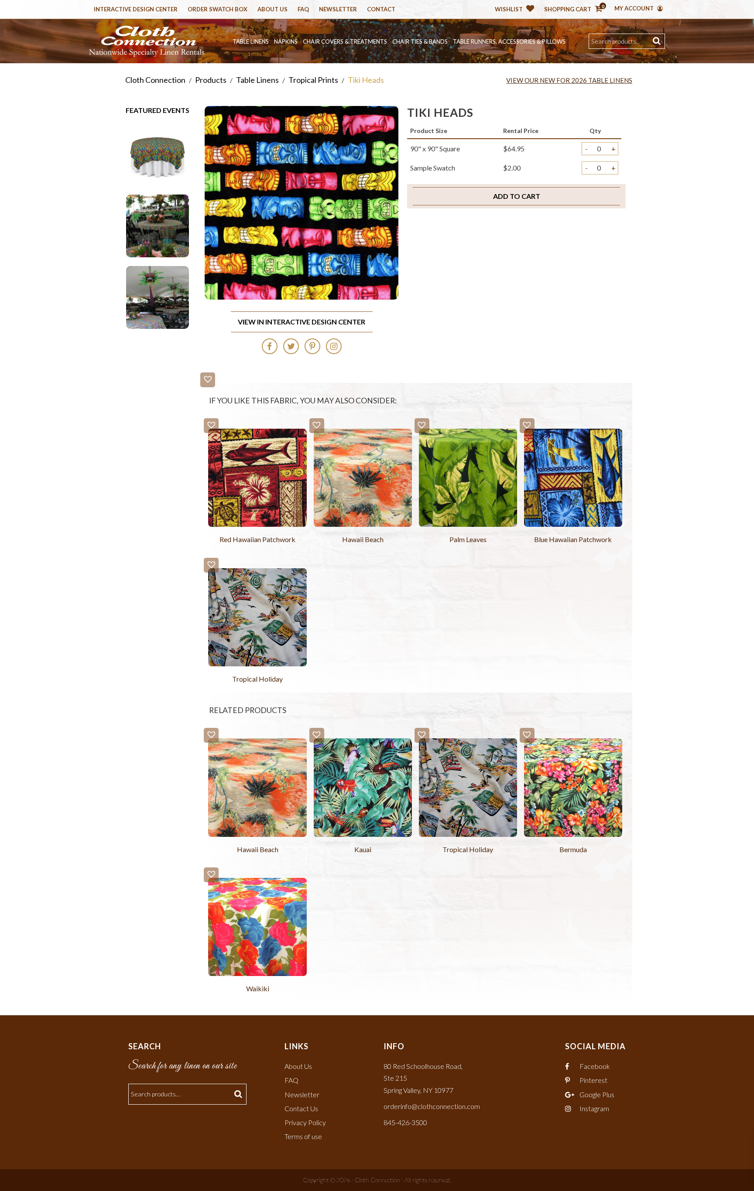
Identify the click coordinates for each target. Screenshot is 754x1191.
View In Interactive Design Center (301, 321)
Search (658, 41)
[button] (207, 379)
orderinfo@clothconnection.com (432, 1106)
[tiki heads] (157, 153)
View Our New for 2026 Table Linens (569, 80)
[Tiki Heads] (157, 225)
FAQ (291, 1080)
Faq (303, 10)
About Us (272, 10)
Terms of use (303, 1136)
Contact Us (301, 1108)
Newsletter (338, 10)
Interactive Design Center (136, 10)
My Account (634, 8)
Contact (381, 10)
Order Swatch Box (217, 10)
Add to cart (516, 196)
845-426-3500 (405, 1122)
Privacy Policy (305, 1122)
